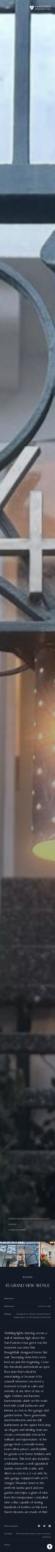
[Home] (40, 8)
